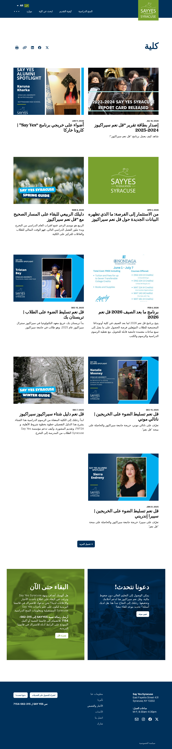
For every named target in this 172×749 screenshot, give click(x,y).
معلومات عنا (97, 694)
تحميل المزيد (85, 544)
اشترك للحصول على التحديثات (43, 695)
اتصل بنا (99, 717)
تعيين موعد (143, 614)
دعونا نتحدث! (21, 695)
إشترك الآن (61, 635)
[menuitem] (23, 5)
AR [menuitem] (21, 5)
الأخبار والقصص (95, 705)
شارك (100, 723)
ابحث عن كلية (46, 11)
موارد (29, 11)
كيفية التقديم (65, 11)
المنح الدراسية (85, 11)
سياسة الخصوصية (147, 743)
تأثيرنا (100, 699)
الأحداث (99, 711)
